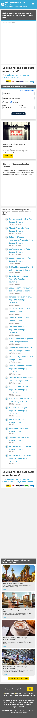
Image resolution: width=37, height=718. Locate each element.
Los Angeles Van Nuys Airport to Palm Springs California (21, 290)
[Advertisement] (18, 43)
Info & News (18, 695)
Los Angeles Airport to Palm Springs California (20, 260)
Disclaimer (26, 695)
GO (30, 689)
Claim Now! (8, 156)
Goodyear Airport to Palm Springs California (19, 311)
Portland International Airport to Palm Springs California (21, 380)
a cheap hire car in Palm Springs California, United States (17, 480)
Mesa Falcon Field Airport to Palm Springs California (20, 401)
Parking (5, 695)
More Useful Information (18, 678)
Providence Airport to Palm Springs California (20, 449)
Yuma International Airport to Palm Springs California (21, 341)
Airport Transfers (28, 693)
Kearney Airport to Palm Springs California (19, 431)
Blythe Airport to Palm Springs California (18, 422)
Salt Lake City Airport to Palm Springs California (21, 359)
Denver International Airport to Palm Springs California (20, 350)
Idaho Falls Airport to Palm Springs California (20, 440)
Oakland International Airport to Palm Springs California (21, 269)
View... (5, 589)
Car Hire (18, 693)
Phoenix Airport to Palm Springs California (19, 230)
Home (7, 693)
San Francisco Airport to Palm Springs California (21, 221)
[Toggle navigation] (33, 4)
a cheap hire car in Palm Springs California (15, 76)
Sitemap (19, 697)
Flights (13, 693)
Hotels (11, 695)
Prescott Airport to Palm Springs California (19, 320)
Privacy (33, 695)
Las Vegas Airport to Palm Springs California (19, 251)
